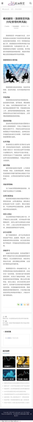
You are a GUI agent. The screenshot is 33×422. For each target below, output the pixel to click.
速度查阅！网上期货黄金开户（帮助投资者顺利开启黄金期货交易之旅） (16, 398)
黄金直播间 (16, 26)
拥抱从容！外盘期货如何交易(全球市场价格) (16, 318)
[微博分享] (28, 304)
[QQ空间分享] (24, 304)
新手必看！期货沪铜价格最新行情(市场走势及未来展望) (16, 324)
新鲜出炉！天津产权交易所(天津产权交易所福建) (17, 387)
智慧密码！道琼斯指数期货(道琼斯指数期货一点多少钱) (17, 389)
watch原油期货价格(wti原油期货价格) (15, 391)
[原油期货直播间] (16, 3)
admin (7, 26)
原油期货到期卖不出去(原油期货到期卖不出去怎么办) (17, 395)
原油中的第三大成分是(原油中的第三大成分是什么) (17, 403)
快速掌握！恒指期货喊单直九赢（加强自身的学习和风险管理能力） (16, 401)
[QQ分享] (21, 304)
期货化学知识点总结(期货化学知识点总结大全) (17, 384)
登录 (9, 338)
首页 (12, 9)
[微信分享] (18, 304)
